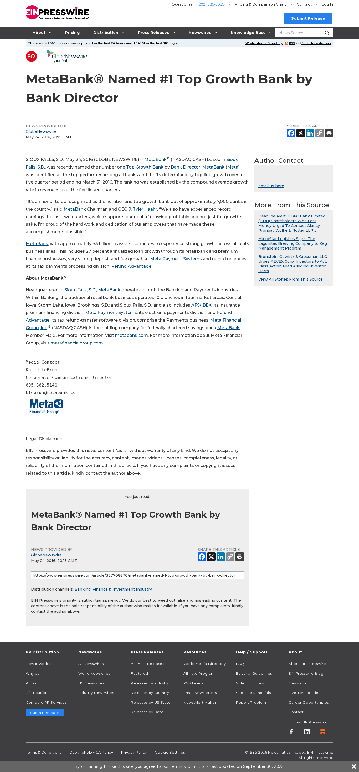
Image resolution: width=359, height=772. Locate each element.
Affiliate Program (199, 673)
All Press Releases (147, 664)
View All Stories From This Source (290, 279)
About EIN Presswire (307, 664)
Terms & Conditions (43, 752)
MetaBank (155, 159)
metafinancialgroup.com (76, 343)
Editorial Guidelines (254, 673)
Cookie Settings (170, 752)
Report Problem (251, 702)
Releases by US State (151, 702)
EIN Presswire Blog (306, 673)
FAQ (240, 664)
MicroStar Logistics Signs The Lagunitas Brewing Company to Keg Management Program (292, 243)
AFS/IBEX (201, 305)
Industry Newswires (96, 692)
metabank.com (131, 335)
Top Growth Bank (144, 167)
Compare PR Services (46, 702)
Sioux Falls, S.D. (80, 289)
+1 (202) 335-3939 (209, 4)
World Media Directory (264, 43)
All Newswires (91, 664)
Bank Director (185, 167)
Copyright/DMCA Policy (91, 752)
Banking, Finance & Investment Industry (113, 589)
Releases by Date (147, 712)
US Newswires (91, 683)
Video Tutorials (250, 683)
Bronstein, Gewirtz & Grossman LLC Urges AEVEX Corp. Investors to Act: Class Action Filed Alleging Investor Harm (292, 263)
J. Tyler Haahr (143, 209)
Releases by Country (150, 692)
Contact (304, 4)
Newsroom (299, 683)
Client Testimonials (253, 692)
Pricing (260, 4)
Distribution (37, 692)
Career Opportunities (309, 702)
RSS (292, 43)
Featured (139, 673)
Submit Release (308, 18)
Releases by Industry (150, 683)
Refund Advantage (131, 266)
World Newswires (94, 673)
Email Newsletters (316, 43)
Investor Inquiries (304, 692)
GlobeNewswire (41, 131)
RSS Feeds (193, 683)
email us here (271, 186)
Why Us (32, 673)
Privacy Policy (134, 752)
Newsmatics (279, 752)
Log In (327, 4)
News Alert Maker (199, 702)
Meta (232, 167)
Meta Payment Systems (176, 258)
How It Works (38, 664)
